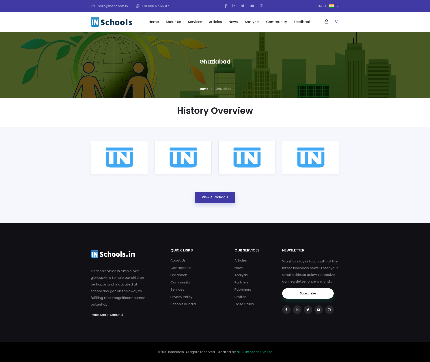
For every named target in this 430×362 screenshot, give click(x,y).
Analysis (252, 21)
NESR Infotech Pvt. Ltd (255, 351)
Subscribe (308, 293)
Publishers (242, 289)
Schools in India (183, 304)
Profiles (240, 296)
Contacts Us (180, 267)
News (233, 21)
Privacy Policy (181, 296)
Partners (241, 282)
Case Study (244, 304)
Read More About (106, 314)
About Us (173, 21)
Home (154, 21)
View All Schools (215, 197)
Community (276, 21)
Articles (215, 21)
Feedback (302, 21)
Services (195, 21)
